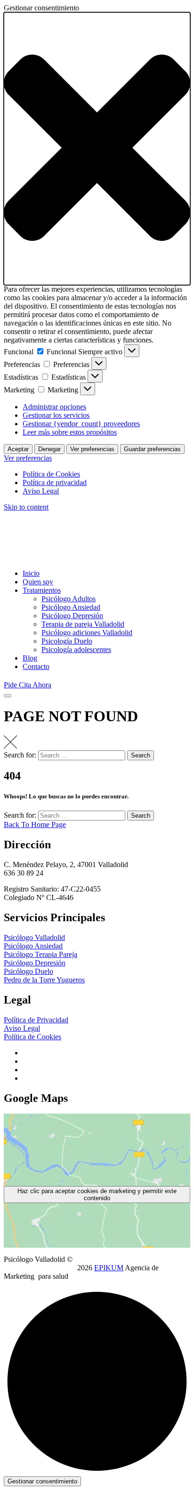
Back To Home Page (35, 825)
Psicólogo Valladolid (34, 937)
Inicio (31, 573)
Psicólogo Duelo (28, 971)
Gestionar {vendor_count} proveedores (81, 424)
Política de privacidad (55, 482)
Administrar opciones (54, 407)
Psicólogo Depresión (72, 616)
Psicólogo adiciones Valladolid (86, 633)
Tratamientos (42, 590)
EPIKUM (108, 1268)
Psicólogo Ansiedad (70, 607)
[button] (97, 148)
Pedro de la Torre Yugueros (44, 980)
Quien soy (38, 582)
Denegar (49, 449)
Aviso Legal (41, 491)
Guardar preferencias (152, 449)
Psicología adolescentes (76, 649)
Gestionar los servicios (56, 415)
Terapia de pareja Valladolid (82, 624)
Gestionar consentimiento (42, 1481)
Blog (30, 658)
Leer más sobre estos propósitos (70, 432)
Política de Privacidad (36, 1020)
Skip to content (26, 507)
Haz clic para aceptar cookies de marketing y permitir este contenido (97, 1194)
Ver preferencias (92, 449)
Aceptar (18, 449)
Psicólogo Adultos (68, 599)
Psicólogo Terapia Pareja (40, 954)
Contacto (36, 666)
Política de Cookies (51, 474)
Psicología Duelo (66, 641)
